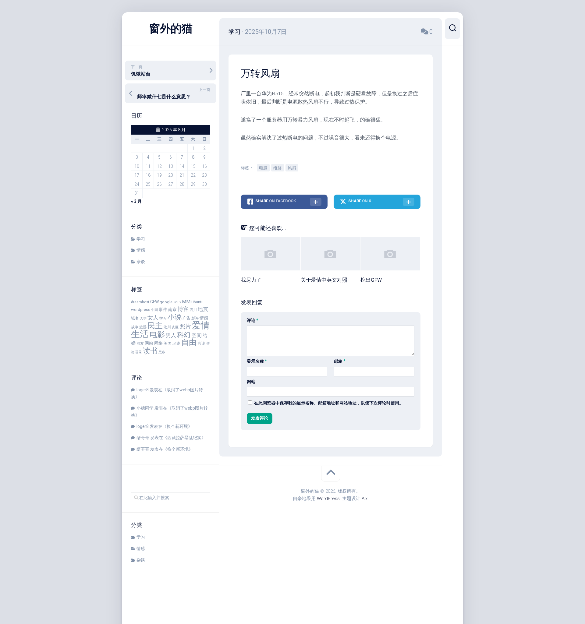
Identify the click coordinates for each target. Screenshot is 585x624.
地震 (203, 309)
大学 (143, 318)
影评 (195, 318)
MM (186, 302)
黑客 (161, 352)
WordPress (328, 498)
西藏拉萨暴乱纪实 (184, 437)
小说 (175, 317)
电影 (157, 334)
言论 (201, 343)
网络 (158, 343)
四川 (193, 310)
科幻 (183, 335)
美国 (168, 343)
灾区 (175, 327)
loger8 (142, 389)
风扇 (292, 167)
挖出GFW (371, 280)
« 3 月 (136, 201)
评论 (252, 320)
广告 (186, 318)
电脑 (263, 167)
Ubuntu (197, 302)
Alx (364, 498)
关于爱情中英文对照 (324, 280)
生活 (140, 334)
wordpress (140, 309)
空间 (196, 335)
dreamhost (140, 302)
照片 (185, 326)
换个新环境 (177, 426)
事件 (163, 309)
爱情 (201, 325)
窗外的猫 (170, 28)
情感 (140, 250)
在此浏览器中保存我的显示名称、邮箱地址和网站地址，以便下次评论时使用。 (328, 402)
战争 (134, 327)
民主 (155, 325)
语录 (138, 352)
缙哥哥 (142, 437)
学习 (140, 238)
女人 (152, 317)
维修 (277, 167)
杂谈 (140, 261)
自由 (189, 342)
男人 (171, 335)
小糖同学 (145, 408)
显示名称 (257, 361)
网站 (149, 343)
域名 (135, 318)
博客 (183, 309)
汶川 (167, 327)
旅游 (143, 327)
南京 (172, 309)
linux (177, 302)
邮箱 (340, 361)
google (166, 302)
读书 (150, 350)
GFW (154, 301)
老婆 (176, 343)
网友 (140, 343)
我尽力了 (251, 280)
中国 (154, 310)
